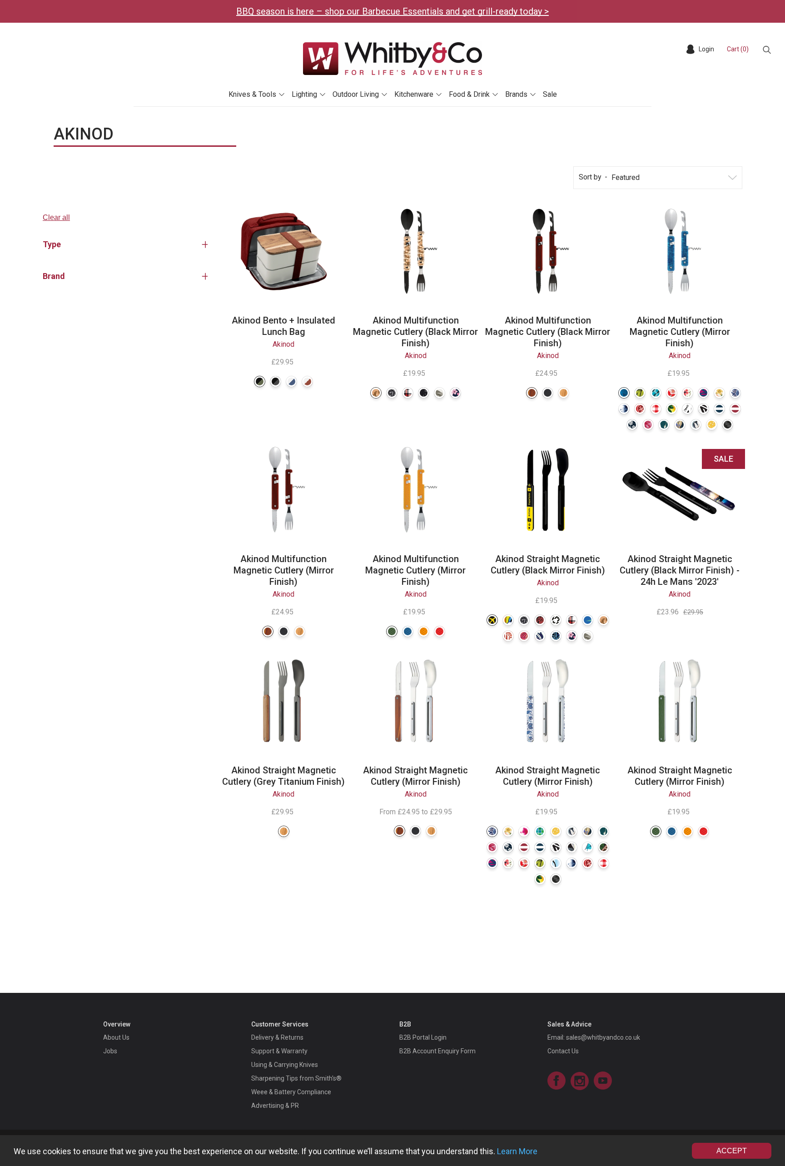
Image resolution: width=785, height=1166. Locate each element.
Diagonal (703, 408)
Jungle (640, 393)
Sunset (524, 636)
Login (706, 49)
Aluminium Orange (423, 631)
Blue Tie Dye (624, 408)
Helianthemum (671, 393)
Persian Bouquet (680, 424)
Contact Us (563, 1051)
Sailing (587, 847)
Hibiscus (703, 393)
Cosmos (423, 393)
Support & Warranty (279, 1051)
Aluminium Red (439, 631)
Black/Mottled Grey (275, 381)
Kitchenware (413, 94)
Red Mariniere (735, 408)
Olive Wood (563, 393)
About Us (116, 1037)
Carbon (727, 424)
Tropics (439, 393)
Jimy (508, 620)
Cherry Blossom (455, 393)
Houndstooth (555, 620)
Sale (550, 94)
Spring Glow (664, 424)
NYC (587, 620)
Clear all (56, 217)
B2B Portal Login (423, 1037)
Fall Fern (508, 636)
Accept (731, 1151)
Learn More (517, 1151)
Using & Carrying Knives (284, 1064)
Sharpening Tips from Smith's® (296, 1078)
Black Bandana (391, 393)
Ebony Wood (547, 393)
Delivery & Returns (277, 1037)
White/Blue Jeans (291, 381)
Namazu (540, 620)
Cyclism (571, 847)
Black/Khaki (259, 381)
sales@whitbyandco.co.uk (603, 1037)
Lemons (671, 408)
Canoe (603, 847)
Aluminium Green (391, 631)
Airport (492, 620)
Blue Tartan (407, 393)
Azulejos (540, 636)
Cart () (738, 49)
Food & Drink (469, 94)
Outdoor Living (356, 94)
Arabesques (687, 408)
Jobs (110, 1051)
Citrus (711, 424)
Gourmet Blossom (695, 424)
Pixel (540, 831)
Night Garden (632, 424)
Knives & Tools (252, 94)
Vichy (655, 408)
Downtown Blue (624, 393)
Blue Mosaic (655, 393)
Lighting (304, 94)
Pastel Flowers (719, 393)
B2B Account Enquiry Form (437, 1051)
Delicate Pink (648, 424)
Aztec (555, 636)
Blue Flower (735, 393)
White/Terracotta (307, 381)
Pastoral (687, 393)
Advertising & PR (275, 1105)
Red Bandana (640, 408)
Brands (516, 94)
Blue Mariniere (719, 408)
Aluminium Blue (407, 631)
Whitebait (555, 863)
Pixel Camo (376, 393)
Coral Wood (531, 393)
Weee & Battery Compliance (291, 1092)
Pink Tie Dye (524, 831)
